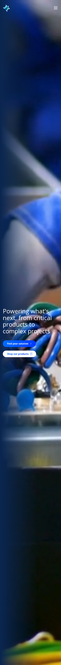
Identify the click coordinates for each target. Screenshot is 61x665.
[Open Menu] (55, 8)
